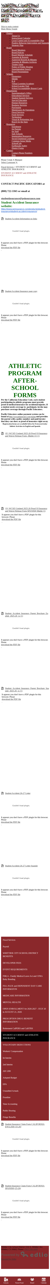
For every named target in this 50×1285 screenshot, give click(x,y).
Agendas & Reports (20, 57)
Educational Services (20, 95)
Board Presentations (20, 72)
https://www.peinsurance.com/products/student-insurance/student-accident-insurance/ (23, 210)
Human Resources (19, 103)
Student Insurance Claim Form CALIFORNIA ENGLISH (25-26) (25, 1125)
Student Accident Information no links (21, 219)
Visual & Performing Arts (22, 119)
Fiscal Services (18, 112)
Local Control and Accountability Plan (28, 40)
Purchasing (16, 107)
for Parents (16, 129)
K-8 (13, 81)
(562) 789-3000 (31, 1249)
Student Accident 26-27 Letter (17, 793)
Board (32, 1283)
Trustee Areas (17, 64)
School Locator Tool (20, 86)
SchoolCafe (17, 143)
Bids (14, 155)
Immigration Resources (21, 136)
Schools (6, 1283)
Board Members (18, 50)
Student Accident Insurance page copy (21, 291)
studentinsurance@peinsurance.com (20, 198)
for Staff (15, 131)
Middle (15, 79)
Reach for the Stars (20, 122)
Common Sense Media (21, 141)
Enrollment (16, 127)
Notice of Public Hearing (22, 67)
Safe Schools (17, 134)
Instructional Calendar (21, 38)
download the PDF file (10, 247)
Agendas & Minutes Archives (24, 62)
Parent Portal (19, 1283)
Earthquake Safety (19, 146)
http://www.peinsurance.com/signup (22, 417)
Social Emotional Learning (23, 138)
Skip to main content (9, 26)
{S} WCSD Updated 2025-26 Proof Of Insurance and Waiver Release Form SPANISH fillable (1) (26, 509)
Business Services (19, 105)
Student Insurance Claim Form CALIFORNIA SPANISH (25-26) (25, 1187)
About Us (16, 36)
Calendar (44, 1283)
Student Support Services (22, 98)
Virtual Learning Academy (23, 83)
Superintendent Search (21, 69)
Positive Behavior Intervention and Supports (30, 43)
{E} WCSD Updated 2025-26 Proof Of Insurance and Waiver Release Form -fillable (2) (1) (26, 434)
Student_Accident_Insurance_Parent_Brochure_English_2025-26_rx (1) (26, 614)
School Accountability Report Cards (27, 88)
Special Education (19, 100)
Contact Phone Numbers (22, 153)
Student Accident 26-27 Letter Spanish (21, 866)
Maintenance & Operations (23, 110)
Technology (17, 117)
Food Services (18, 115)
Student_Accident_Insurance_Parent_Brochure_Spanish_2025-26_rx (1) (27, 689)
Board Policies (18, 52)
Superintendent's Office (21, 93)
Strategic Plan (17, 45)
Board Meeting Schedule (22, 55)
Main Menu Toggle (9, 29)
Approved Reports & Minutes (24, 60)
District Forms (18, 148)
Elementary (16, 76)
